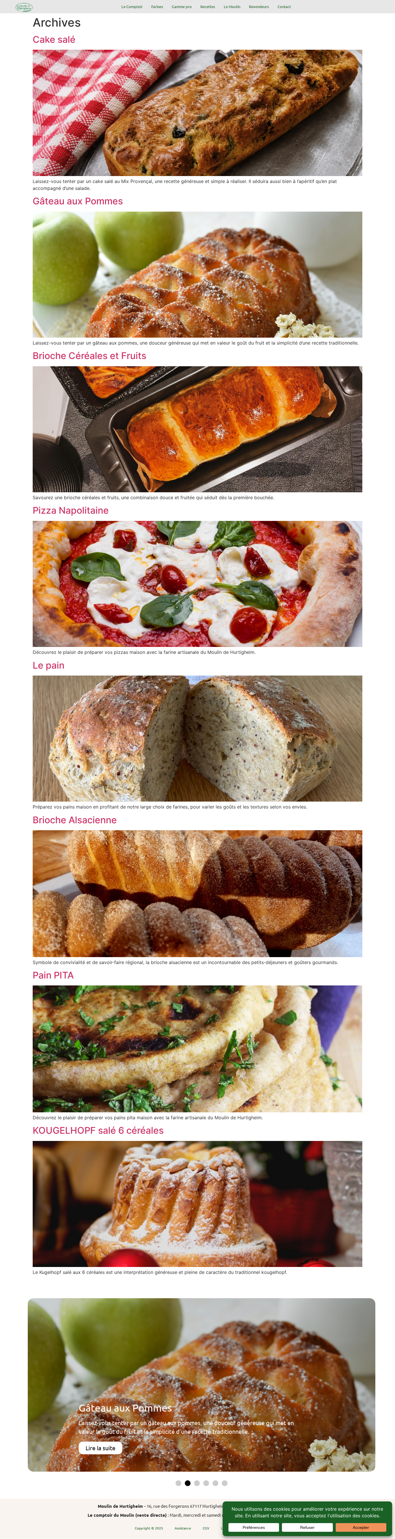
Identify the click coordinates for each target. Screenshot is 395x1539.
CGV (206, 1528)
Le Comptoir (132, 6)
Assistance (183, 1528)
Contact (284, 6)
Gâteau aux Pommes (78, 201)
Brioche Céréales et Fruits (89, 355)
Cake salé (54, 39)
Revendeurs (259, 6)
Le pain (48, 665)
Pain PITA (53, 975)
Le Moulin (232, 6)
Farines (157, 6)
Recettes (207, 6)
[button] (178, 1483)
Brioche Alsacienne (75, 820)
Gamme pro (182, 6)
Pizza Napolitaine (71, 510)
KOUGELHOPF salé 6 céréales (98, 1130)
